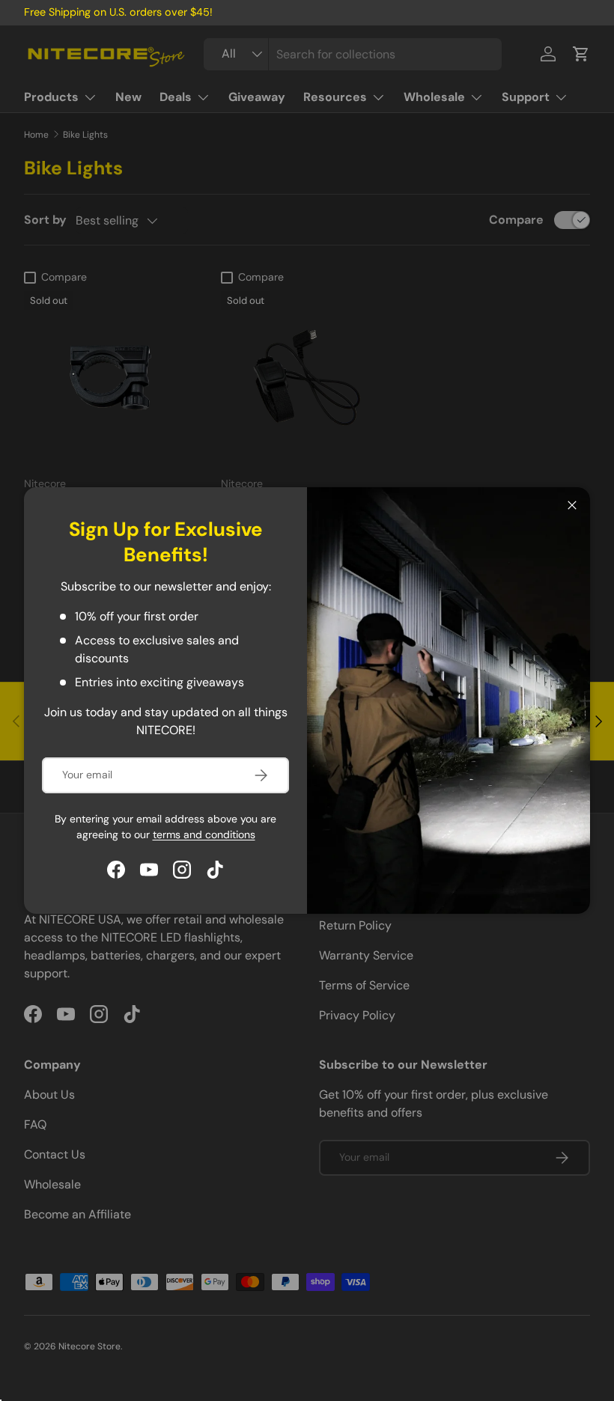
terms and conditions (204, 834)
